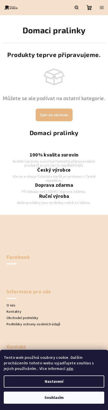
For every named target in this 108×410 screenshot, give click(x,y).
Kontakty (14, 311)
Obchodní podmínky (22, 318)
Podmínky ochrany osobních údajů (33, 324)
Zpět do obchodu (54, 115)
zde (69, 368)
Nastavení (54, 381)
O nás (11, 305)
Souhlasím (54, 397)
